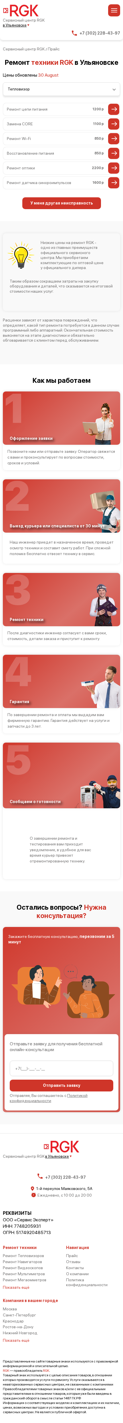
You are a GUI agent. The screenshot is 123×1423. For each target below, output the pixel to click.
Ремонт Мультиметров (24, 1273)
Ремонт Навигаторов (22, 1261)
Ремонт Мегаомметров (24, 1280)
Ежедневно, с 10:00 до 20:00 (64, 1195)
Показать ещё (16, 1287)
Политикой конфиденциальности (49, 1098)
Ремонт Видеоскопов (23, 1267)
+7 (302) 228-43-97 (100, 33)
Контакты (75, 1267)
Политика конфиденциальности (87, 1282)
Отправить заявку (61, 1085)
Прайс (72, 1255)
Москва (10, 1309)
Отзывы (73, 1261)
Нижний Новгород (20, 1333)
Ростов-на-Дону (18, 1326)
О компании (77, 1273)
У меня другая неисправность (61, 203)
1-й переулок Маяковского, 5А (64, 1188)
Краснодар (13, 1321)
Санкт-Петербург (19, 1315)
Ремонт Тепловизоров (23, 1255)
